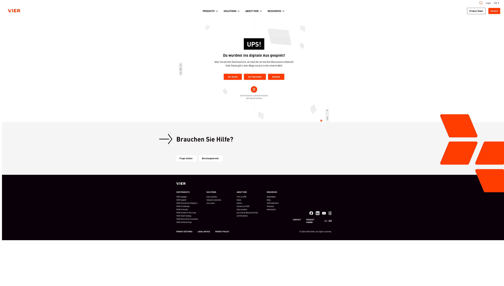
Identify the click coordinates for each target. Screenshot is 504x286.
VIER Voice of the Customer (187, 219)
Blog (269, 199)
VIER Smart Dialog (183, 215)
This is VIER (241, 196)
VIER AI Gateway (182, 206)
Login (488, 2)
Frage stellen (186, 158)
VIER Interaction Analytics (186, 203)
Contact (494, 10)
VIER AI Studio (182, 209)
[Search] (481, 3)
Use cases (210, 203)
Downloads (271, 196)
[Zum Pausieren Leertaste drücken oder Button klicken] (254, 89)
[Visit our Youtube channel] (324, 213)
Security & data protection (247, 212)
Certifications (242, 215)
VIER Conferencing (184, 222)
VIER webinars (273, 203)
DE (325, 220)
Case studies (211, 196)
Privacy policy (222, 231)
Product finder (476, 10)
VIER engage (181, 196)
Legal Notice (204, 231)
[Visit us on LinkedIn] (317, 213)
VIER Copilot (181, 199)
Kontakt (276, 76)
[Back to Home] (14, 10)
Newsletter (271, 209)
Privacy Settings (184, 231)
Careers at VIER (243, 206)
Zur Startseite (255, 76)
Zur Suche (233, 76)
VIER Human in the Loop (186, 212)
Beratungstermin (210, 158)
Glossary (270, 206)
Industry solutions (213, 199)
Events (239, 203)
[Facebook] (311, 213)
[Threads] (330, 213)
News (239, 199)
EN (495, 2)
